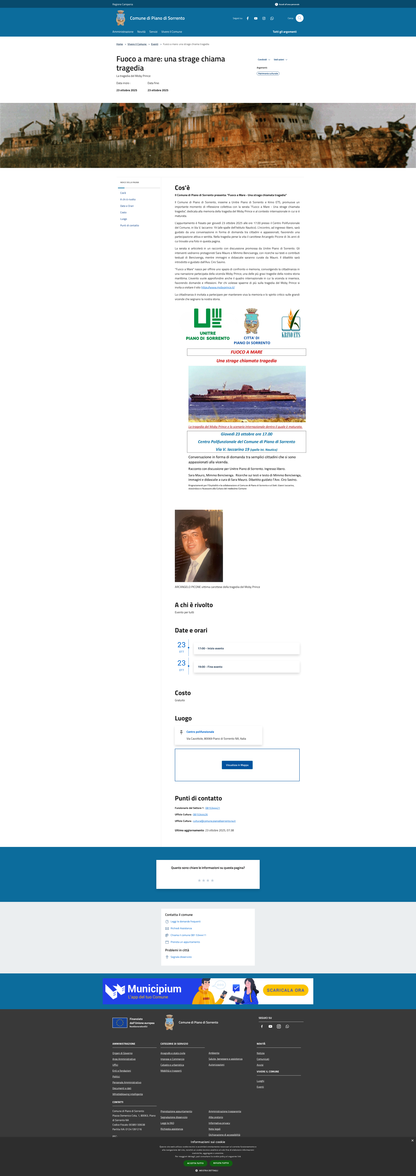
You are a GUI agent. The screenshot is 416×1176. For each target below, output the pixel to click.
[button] (208, 1170)
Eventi (154, 44)
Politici (116, 1076)
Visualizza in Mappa (237, 765)
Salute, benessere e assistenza (225, 1059)
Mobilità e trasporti (171, 1071)
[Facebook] (246, 18)
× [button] (412, 1140)
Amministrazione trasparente (225, 1111)
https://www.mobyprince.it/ (218, 287)
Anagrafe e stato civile (173, 1053)
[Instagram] (262, 18)
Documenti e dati (121, 1088)
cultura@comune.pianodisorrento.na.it (214, 821)
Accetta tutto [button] (195, 1163)
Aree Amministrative (124, 1059)
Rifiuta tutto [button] (221, 1163)
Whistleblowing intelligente (127, 1094)
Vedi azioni (279, 59)
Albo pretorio (216, 1117)
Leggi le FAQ (167, 1123)
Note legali (215, 1129)
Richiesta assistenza (172, 1129)
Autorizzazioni (216, 1065)
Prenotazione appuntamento (176, 1111)
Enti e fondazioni (121, 1071)
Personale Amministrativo (126, 1082)
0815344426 (200, 814)
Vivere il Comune (137, 44)
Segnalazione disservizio (174, 1117)
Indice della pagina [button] (129, 182)
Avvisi (260, 1065)
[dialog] (208, 1156)
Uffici (115, 1065)
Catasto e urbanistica (172, 1065)
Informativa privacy (219, 1123)
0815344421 (212, 808)
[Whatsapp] (270, 18)
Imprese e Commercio (172, 1059)
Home (119, 44)
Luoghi (260, 1081)
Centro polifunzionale (200, 732)
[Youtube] (254, 18)
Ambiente (214, 1053)
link (239, 1156)
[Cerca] (300, 18)
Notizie (261, 1053)
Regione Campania (122, 4)
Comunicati (263, 1059)
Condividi (262, 59)
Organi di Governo (122, 1053)
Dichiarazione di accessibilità (224, 1135)
